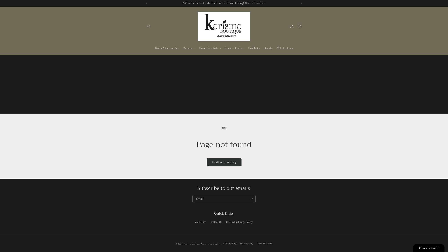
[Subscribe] (251, 199)
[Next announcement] (301, 3)
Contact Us (215, 222)
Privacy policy (246, 244)
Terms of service (264, 244)
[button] (149, 26)
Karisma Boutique (192, 244)
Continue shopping (224, 162)
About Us (200, 222)
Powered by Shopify (210, 244)
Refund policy (229, 244)
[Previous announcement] (146, 3)
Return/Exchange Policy (239, 222)
